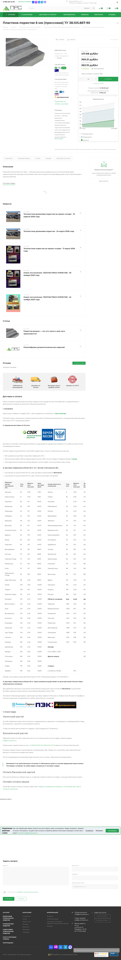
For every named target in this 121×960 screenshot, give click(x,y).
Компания (27, 912)
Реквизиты (26, 929)
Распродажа (8, 943)
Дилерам (50, 926)
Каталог (6, 912)
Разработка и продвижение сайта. (65, 954)
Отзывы (48, 158)
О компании (27, 916)
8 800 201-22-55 (9, 2)
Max (45, 2)
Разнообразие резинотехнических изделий (44, 347)
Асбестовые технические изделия (8, 931)
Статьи (37, 158)
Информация (52, 912)
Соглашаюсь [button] (112, 830)
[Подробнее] (80, 213)
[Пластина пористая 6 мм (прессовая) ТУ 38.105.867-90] (27, 52)
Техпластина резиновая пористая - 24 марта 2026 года (49, 231)
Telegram (42, 2)
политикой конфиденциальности (27, 833)
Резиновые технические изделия (8, 918)
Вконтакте (39, 2)
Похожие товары (24, 158)
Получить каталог (102, 920)
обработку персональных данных (27, 892)
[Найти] (93, 8)
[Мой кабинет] (117, 2)
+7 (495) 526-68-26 (35, 745)
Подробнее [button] (89, 830)
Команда (25, 924)
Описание (8, 158)
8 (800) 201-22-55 (49, 745)
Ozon (33, 2)
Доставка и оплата (63, 158)
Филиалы (50, 916)
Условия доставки (52, 919)
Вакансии (26, 927)
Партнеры (26, 932)
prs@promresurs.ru (9, 740)
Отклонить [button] (99, 830)
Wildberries (36, 2)
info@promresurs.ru (82, 914)
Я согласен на (23, 892)
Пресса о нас (27, 921)
